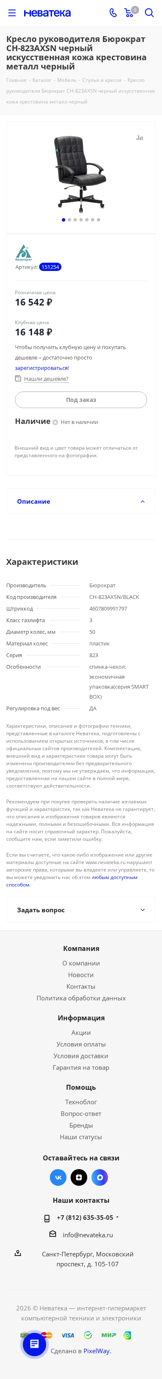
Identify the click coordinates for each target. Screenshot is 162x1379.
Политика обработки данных (81, 998)
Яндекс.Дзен (79, 1177)
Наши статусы (81, 1137)
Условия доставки (81, 1055)
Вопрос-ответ (81, 1113)
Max (99, 1177)
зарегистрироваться (41, 368)
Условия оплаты (81, 1044)
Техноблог (81, 1102)
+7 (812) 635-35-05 (85, 1217)
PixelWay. (97, 1351)
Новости (81, 974)
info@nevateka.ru (88, 1235)
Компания (81, 948)
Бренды (81, 1125)
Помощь (81, 1087)
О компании (81, 963)
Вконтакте (58, 1177)
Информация (81, 1017)
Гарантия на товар (81, 1067)
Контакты (81, 986)
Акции (81, 1032)
